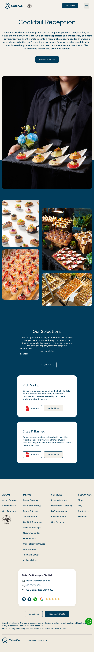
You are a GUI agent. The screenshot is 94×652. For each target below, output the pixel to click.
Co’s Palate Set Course (34, 544)
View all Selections (47, 365)
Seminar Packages (32, 527)
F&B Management (59, 511)
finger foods (26, 348)
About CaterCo (9, 500)
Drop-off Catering (32, 505)
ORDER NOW (70, 5)
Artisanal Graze (30, 560)
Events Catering (59, 500)
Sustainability (9, 505)
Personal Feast (30, 538)
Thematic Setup (31, 555)
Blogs (80, 500)
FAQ (80, 505)
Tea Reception (30, 516)
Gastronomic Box (31, 533)
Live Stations (29, 549)
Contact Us (83, 511)
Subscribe (34, 614)
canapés (24, 354)
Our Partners (57, 522)
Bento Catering (30, 511)
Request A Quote (47, 59)
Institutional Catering (61, 505)
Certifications (9, 511)
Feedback (82, 516)
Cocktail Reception (32, 522)
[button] (86, 6)
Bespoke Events (58, 516)
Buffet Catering (30, 500)
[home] (18, 6)
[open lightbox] (20, 223)
